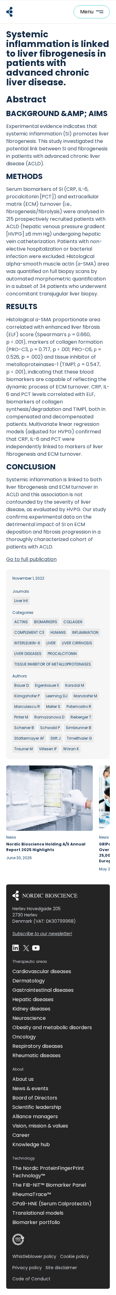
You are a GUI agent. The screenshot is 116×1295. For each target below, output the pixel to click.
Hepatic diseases (33, 999)
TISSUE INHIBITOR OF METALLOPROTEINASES (52, 664)
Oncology (24, 1036)
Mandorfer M (85, 696)
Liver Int (21, 600)
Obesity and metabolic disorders (52, 1027)
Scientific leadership (36, 1107)
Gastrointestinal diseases (43, 990)
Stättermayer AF (29, 738)
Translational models (37, 1213)
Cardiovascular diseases (41, 971)
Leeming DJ (56, 696)
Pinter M (21, 717)
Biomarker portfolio (36, 1222)
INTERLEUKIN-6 (27, 643)
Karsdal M (74, 685)
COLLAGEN (72, 621)
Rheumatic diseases (36, 1055)
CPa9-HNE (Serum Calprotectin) (52, 1203)
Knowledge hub (31, 1144)
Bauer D (21, 685)
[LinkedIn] (16, 948)
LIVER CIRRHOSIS (77, 643)
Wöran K (71, 748)
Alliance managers (35, 1116)
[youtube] (36, 948)
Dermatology (28, 980)
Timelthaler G (79, 738)
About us (23, 1079)
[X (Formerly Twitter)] (26, 948)
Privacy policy (27, 1267)
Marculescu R (27, 706)
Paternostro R (79, 706)
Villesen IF (48, 748)
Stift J (55, 738)
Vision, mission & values (40, 1125)
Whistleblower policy (34, 1256)
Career (21, 1135)
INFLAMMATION (85, 632)
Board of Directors (34, 1097)
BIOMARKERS (45, 621)
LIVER (51, 643)
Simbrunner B (78, 727)
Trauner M (23, 748)
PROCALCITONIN (62, 653)
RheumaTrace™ (31, 1194)
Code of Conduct (31, 1279)
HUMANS (58, 632)
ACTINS (21, 621)
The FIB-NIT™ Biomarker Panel (49, 1185)
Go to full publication (31, 559)
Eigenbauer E (47, 685)
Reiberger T (81, 717)
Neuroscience (29, 1018)
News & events (30, 1088)
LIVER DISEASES (27, 653)
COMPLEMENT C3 (29, 632)
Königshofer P (27, 696)
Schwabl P (50, 727)
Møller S (53, 706)
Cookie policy (74, 1256)
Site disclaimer (61, 1267)
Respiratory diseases (37, 1046)
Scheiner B (24, 727)
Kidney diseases (31, 1008)
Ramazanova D (49, 717)
